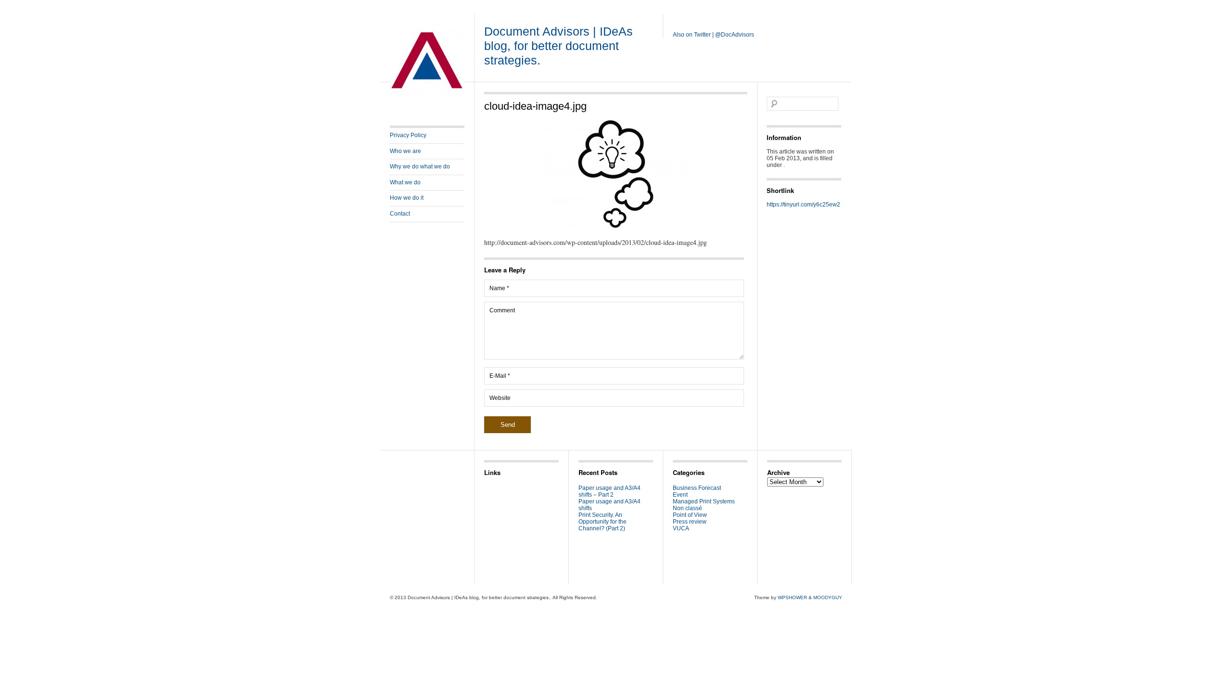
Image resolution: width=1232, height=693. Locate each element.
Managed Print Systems (704, 501)
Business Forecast (697, 488)
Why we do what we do (420, 166)
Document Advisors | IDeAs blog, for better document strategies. (558, 46)
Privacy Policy (408, 135)
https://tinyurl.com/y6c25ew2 (803, 204)
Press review (689, 521)
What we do (405, 182)
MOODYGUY (827, 597)
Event (680, 494)
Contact (400, 213)
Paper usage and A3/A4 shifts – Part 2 (609, 491)
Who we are (405, 151)
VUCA (681, 528)
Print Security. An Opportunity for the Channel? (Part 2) (602, 522)
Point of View (690, 515)
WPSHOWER (792, 597)
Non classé (687, 508)
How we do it (407, 197)
